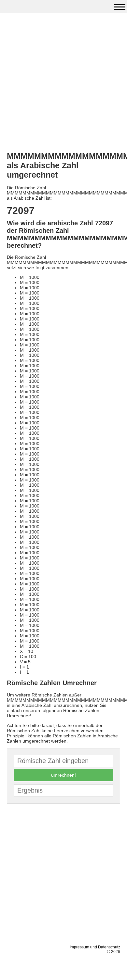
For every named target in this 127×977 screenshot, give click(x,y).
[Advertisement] (63, 83)
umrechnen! (63, 775)
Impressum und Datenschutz (95, 947)
